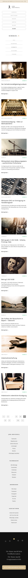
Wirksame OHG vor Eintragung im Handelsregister (13, 202)
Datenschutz (14, 520)
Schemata (14, 47)
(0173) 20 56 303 (14, 515)
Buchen (14, 28)
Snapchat (14, 496)
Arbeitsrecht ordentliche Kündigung (14, 395)
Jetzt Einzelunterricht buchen (14, 567)
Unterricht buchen (14, 512)
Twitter (14, 501)
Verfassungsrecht (5, 80)
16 (18, 420)
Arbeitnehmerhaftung (9, 358)
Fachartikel (14, 43)
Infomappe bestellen (14, 453)
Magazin (14, 18)
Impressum (14, 522)
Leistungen (14, 446)
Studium (14, 54)
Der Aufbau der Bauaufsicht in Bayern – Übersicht (12, 320)
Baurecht (3, 157)
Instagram (14, 493)
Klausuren (14, 50)
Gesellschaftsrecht (6, 197)
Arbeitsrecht (4, 354)
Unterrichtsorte (14, 443)
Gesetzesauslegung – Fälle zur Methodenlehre (12, 123)
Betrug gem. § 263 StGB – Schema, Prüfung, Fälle (13, 241)
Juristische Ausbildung (6, 118)
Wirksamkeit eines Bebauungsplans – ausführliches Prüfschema (14, 162)
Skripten (14, 22)
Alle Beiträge (14, 465)
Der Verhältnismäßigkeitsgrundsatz (14, 84)
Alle (14, 40)
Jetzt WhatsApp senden (18, 1)
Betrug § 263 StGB (7, 279)
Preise (14, 448)
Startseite (14, 12)
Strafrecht (4, 236)
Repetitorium (14, 15)
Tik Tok (14, 498)
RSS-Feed (14, 489)
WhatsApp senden (14, 517)
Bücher (14, 25)
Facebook (14, 491)
